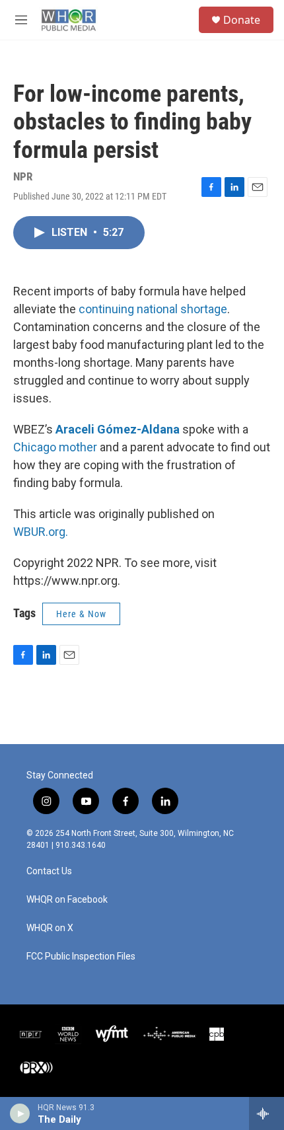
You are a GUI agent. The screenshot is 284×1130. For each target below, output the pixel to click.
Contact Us (49, 871)
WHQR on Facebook (67, 900)
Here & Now (81, 614)
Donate (241, 20)
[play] (20, 1113)
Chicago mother (55, 447)
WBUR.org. (40, 532)
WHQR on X (49, 928)
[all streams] (266, 1113)
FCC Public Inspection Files (80, 956)
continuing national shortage (153, 309)
